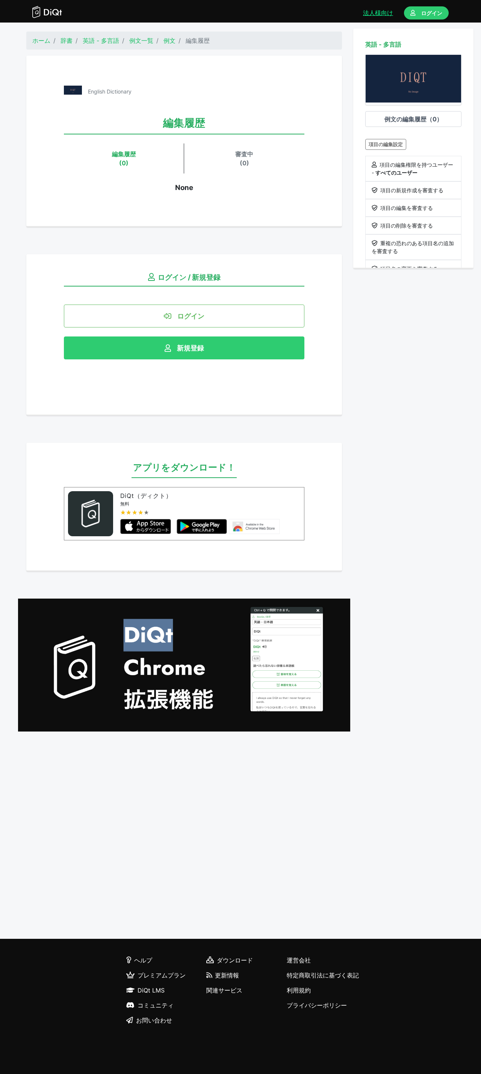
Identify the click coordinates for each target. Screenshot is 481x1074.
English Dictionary (110, 91)
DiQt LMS (151, 990)
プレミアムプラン (162, 975)
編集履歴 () (124, 158)
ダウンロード (235, 960)
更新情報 (227, 975)
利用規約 (299, 990)
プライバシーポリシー (317, 1005)
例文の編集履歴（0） (413, 119)
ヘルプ (143, 960)
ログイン (431, 13)
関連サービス (224, 990)
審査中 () (244, 158)
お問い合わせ (154, 1020)
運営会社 (299, 960)
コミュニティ (156, 1005)
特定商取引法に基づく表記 (323, 975)
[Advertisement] (184, 836)
